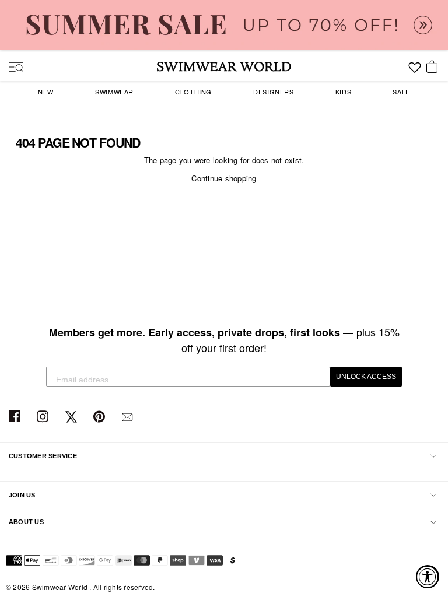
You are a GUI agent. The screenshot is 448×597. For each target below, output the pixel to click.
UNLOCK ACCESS (366, 377)
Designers (273, 91)
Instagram (44, 417)
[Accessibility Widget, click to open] (427, 576)
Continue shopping (223, 178)
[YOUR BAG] (434, 67)
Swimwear (114, 91)
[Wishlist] (415, 72)
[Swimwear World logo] (224, 66)
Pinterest (100, 417)
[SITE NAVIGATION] (11, 68)
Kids (343, 91)
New (46, 91)
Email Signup (128, 417)
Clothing (193, 91)
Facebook (16, 417)
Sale (401, 91)
